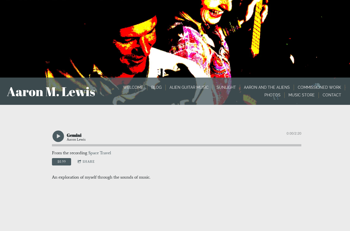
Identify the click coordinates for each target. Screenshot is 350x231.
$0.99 (61, 162)
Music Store (301, 95)
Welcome (133, 87)
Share (89, 162)
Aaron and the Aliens (267, 87)
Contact (332, 95)
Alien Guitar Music (189, 87)
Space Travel (99, 152)
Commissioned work (319, 87)
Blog (156, 87)
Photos (272, 95)
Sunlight (226, 87)
